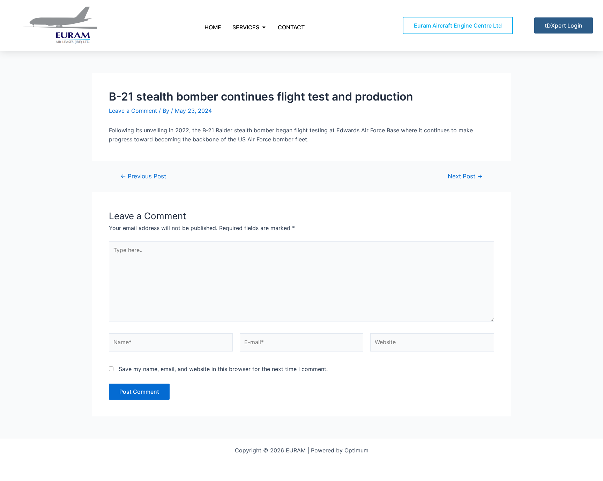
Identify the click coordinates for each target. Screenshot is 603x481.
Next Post (465, 176)
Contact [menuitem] (291, 27)
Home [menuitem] (212, 27)
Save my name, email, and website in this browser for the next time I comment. (223, 368)
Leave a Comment (133, 110)
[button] (264, 27)
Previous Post (143, 176)
